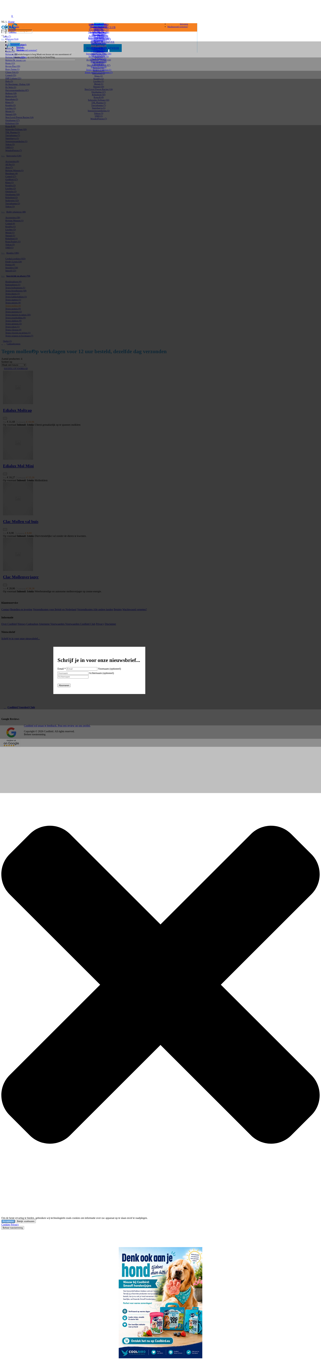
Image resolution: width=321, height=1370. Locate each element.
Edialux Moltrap (17, 410)
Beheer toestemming (13, 1228)
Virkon (98, 113)
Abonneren (64, 685)
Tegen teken (99, 64)
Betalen (118, 609)
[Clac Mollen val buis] (99, 499)
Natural (98, 86)
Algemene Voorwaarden (52, 624)
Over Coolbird (9, 624)
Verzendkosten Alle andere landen (95, 609)
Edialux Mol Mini (18, 466)
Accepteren (8, 1221)
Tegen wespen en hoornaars (99, 72)
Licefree (98, 81)
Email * (62, 668)
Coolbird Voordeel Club (21, 707)
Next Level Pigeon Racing (99, 89)
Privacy (100, 624)
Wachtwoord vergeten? (26, 50)
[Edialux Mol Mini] (99, 443)
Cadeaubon (32, 624)
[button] (19, 155)
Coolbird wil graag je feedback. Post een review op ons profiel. (57, 725)
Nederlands (14, 27)
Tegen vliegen (98, 67)
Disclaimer (110, 624)
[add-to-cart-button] (5, 418)
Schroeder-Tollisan (98, 100)
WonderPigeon (98, 118)
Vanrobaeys (98, 108)
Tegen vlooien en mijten (98, 69)
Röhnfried (98, 94)
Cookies (5, 1224)
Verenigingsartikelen (99, 110)
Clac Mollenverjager (21, 577)
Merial (98, 84)
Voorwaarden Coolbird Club (80, 624)
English (12, 29)
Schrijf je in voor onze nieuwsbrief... (20, 638)
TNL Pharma (98, 102)
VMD (99, 116)
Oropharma (98, 92)
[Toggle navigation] (4, 16)
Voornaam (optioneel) (109, 668)
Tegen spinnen (98, 61)
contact (23, 57)
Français (12, 32)
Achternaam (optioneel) (101, 673)
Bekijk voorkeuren (25, 1221)
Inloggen (20, 47)
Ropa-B (99, 97)
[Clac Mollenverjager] (99, 555)
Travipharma (98, 105)
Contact (5, 609)
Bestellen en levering (21, 609)
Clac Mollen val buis (20, 521)
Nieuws (21, 624)
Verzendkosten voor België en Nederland (54, 609)
